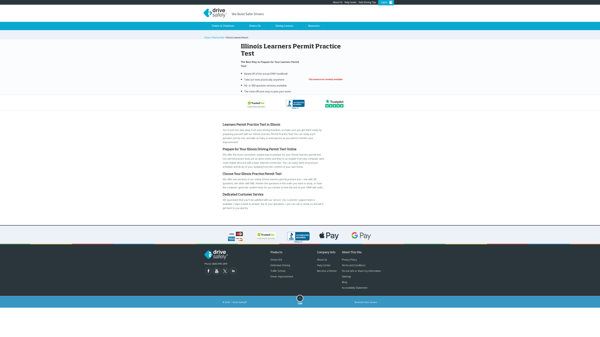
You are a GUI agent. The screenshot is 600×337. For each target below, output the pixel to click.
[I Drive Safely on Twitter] (225, 271)
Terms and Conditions (353, 265)
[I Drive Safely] (215, 16)
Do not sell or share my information (361, 270)
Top (300, 300)
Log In (384, 2)
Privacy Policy (349, 259)
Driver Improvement (281, 276)
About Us (337, 2)
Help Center (351, 2)
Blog (344, 282)
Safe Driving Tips (367, 2)
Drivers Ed (276, 259)
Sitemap (346, 276)
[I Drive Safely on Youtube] (217, 271)
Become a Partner (327, 270)
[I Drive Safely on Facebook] (209, 271)
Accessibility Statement (354, 287)
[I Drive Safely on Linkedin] (234, 271)
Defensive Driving (280, 265)
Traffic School (277, 270)
